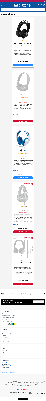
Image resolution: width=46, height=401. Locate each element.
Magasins (4, 335)
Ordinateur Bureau (43, 382)
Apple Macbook (7, 381)
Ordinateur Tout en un (32, 381)
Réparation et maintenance (7, 331)
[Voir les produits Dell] (14, 294)
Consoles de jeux (28, 385)
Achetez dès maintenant (37, 1)
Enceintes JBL (42, 385)
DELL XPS (11, 381)
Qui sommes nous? (5, 313)
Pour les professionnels (6, 333)
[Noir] (21, 94)
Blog (3, 352)
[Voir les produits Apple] (32, 294)
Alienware (15, 381)
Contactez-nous (5, 355)
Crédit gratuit (4, 323)
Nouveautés (4, 350)
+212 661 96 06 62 (7, 368)
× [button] (44, 1)
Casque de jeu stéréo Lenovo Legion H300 (23, 43)
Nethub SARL (18, 392)
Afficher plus (15, 57)
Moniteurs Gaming (5, 385)
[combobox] (23, 9)
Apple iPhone (3, 381)
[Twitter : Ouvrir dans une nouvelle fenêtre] (37, 393)
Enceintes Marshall (35, 385)
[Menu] (2, 5)
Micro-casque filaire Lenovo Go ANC (23, 262)
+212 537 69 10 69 (6, 362)
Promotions (4, 348)
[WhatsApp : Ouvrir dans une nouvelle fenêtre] (44, 393)
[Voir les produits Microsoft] (5, 294)
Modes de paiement (6, 337)
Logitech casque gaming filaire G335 (23, 156)
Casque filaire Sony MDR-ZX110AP (23, 100)
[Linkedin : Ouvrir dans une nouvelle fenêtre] (42, 393)
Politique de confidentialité (7, 321)
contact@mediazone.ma (8, 372)
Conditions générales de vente (8, 317)
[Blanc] (24, 94)
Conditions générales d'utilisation (8, 315)
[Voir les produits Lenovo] (41, 294)
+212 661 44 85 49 (6, 365)
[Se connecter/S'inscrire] (38, 5)
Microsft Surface (19, 381)
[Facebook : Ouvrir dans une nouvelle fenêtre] (35, 393)
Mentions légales (5, 319)
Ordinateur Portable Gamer (25, 381)
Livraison (4, 339)
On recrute (4, 354)
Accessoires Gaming (12, 385)
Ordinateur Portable (37, 381)
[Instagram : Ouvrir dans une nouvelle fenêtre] (39, 393)
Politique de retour (5, 341)
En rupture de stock (23, 121)
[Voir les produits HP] (23, 294)
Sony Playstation (20, 385)
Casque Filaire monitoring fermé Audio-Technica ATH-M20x (23, 209)
